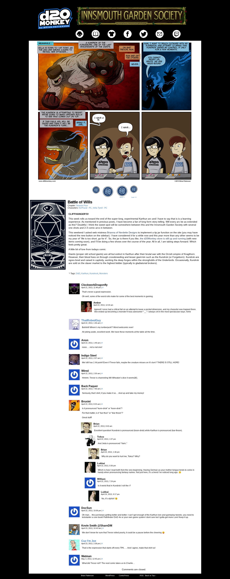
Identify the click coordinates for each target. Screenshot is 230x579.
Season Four (82, 205)
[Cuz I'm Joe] (74, 549)
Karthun (85, 273)
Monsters (103, 273)
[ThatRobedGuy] (74, 329)
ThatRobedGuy (91, 320)
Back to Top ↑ (150, 575)
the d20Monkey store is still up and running (163, 238)
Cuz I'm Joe (88, 540)
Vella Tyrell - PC (100, 208)
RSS (141, 575)
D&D (78, 273)
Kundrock (94, 273)
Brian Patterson (87, 575)
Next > (122, 197)
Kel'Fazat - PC (85, 208)
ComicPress (124, 575)
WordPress (110, 575)
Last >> (134, 197)
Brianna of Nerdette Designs (122, 232)
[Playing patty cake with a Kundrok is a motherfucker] (115, 183)
